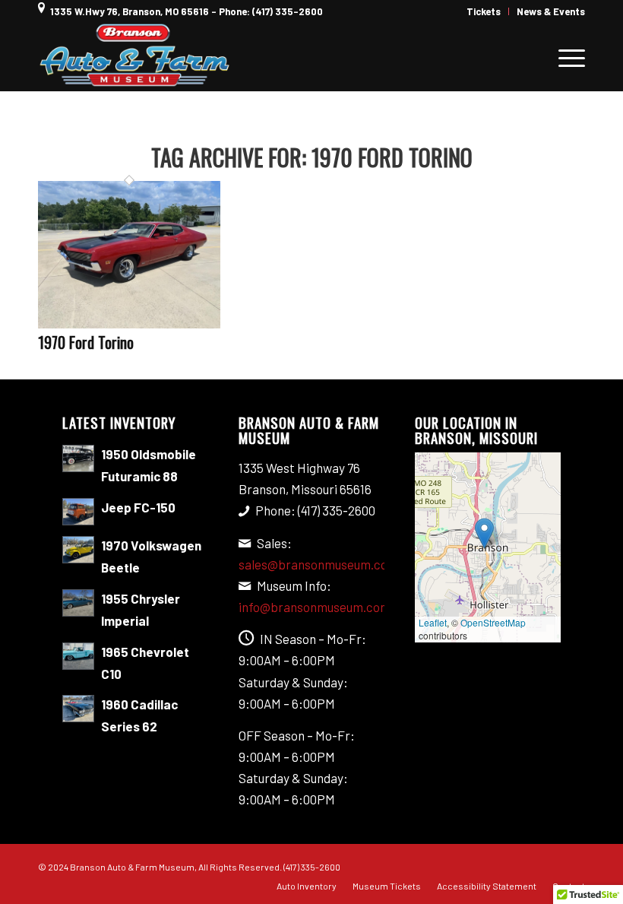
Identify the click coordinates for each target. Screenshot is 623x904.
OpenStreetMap (493, 622)
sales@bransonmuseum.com (318, 564)
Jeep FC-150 (138, 507)
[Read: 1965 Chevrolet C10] (78, 656)
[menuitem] (484, 11)
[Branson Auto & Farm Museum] (135, 57)
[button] (484, 533)
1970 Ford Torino (86, 342)
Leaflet (433, 622)
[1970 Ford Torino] (129, 323)
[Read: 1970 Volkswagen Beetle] (78, 549)
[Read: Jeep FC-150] (78, 511)
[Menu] (564, 57)
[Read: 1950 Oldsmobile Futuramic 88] (78, 458)
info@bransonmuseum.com (315, 606)
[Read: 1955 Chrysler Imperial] (78, 603)
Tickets (483, 11)
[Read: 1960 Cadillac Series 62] (78, 708)
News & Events (551, 11)
